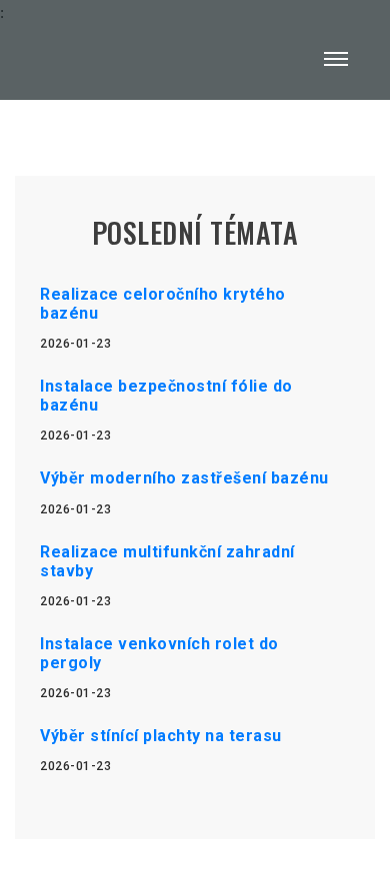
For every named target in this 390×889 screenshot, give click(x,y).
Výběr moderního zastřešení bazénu (184, 477)
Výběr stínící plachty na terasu (161, 735)
